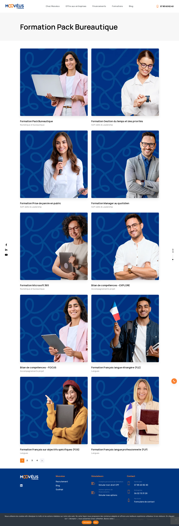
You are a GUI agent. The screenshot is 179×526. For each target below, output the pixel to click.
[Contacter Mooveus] (143, 500)
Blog (131, 6)
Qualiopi (59, 489)
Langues (95, 371)
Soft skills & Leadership (102, 125)
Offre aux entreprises (76, 6)
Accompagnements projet (103, 289)
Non (95, 522)
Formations (117, 6)
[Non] (176, 519)
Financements (99, 6)
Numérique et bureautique (32, 125)
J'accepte (86, 522)
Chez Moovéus (53, 6)
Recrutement (62, 481)
